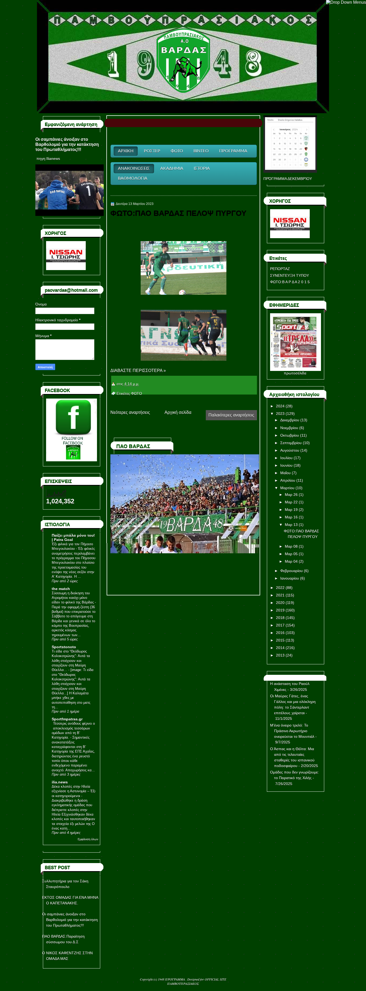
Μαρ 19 (291, 509)
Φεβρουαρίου (291, 571)
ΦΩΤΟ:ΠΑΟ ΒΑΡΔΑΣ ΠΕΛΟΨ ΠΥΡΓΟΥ (178, 213)
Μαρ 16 (291, 517)
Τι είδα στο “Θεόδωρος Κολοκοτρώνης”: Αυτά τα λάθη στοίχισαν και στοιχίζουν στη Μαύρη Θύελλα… (71, 660)
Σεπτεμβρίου (291, 443)
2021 (280, 595)
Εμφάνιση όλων (88, 839)
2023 (280, 413)
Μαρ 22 (291, 502)
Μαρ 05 (291, 554)
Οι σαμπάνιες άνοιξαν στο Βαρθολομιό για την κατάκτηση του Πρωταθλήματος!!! (67, 144)
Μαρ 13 (291, 524)
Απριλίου (287, 480)
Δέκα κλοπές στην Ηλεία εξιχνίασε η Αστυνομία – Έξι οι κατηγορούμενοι (73, 791)
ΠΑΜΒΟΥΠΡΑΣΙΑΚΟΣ (183, 983)
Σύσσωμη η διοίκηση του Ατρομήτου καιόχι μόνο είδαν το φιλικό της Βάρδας (73, 598)
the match (61, 589)
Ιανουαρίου (289, 578)
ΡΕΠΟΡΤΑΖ (280, 269)
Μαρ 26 (291, 494)
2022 (280, 587)
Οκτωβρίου (289, 435)
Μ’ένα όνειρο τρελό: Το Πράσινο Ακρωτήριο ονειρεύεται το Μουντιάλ (292, 731)
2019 (280, 610)
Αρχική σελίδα (178, 412)
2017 (280, 625)
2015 (280, 640)
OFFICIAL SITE (215, 979)
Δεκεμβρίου (289, 420)
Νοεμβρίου (289, 428)
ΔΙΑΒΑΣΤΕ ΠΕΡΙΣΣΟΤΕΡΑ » (138, 370)
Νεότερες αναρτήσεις (130, 412)
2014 (280, 648)
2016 (280, 633)
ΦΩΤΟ (136, 393)
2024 (280, 406)
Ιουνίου (286, 465)
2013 (280, 655)
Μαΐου (285, 473)
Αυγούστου (289, 450)
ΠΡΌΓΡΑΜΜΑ (175, 979)
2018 (280, 618)
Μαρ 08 (291, 546)
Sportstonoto (64, 647)
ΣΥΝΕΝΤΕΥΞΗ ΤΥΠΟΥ (289, 275)
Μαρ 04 (291, 561)
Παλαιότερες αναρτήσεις (231, 415)
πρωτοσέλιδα (295, 373)
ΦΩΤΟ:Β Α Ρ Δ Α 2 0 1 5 (290, 282)
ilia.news (60, 782)
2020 (280, 603)
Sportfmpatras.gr (67, 719)
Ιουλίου (286, 458)
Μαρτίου (287, 488)
